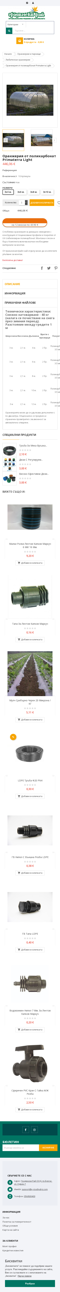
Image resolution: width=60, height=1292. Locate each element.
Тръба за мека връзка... (33, 445)
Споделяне (41, 268)
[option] (15, 140)
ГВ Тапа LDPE (30, 933)
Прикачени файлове (20, 303)
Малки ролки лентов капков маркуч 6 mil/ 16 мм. (30, 545)
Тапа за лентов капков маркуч (30, 623)
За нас (5, 1217)
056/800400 (29, 1196)
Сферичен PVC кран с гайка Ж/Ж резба (30, 1092)
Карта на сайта (10, 1229)
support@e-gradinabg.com (35, 1189)
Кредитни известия (12, 1250)
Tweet (48, 268)
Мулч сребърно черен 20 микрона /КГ (30, 702)
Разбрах (30, 1283)
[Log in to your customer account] (33, 3)
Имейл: (17, 1189)
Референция (9, 170)
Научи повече (25, 1276)
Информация (15, 293)
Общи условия (10, 1225)
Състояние (8, 182)
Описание (12, 284)
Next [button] (54, 140)
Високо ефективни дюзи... (34, 473)
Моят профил (9, 1246)
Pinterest (55, 268)
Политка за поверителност (16, 1221)
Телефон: (19, 1196)
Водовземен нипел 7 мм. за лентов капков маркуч (30, 1012)
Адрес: (17, 1181)
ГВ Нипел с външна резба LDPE (30, 857)
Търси (9, 31)
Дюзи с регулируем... (31, 459)
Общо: (6, 210)
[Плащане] (27, 3)
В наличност (9, 176)
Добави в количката (41, 202)
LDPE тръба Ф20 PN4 (30, 780)
